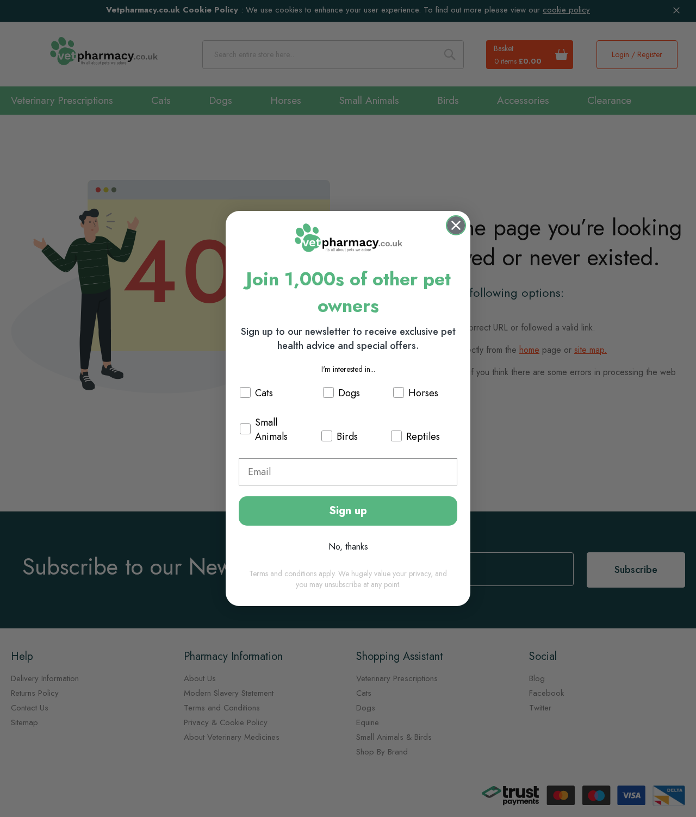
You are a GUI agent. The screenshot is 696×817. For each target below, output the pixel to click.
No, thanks (348, 546)
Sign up (348, 511)
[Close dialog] (456, 225)
